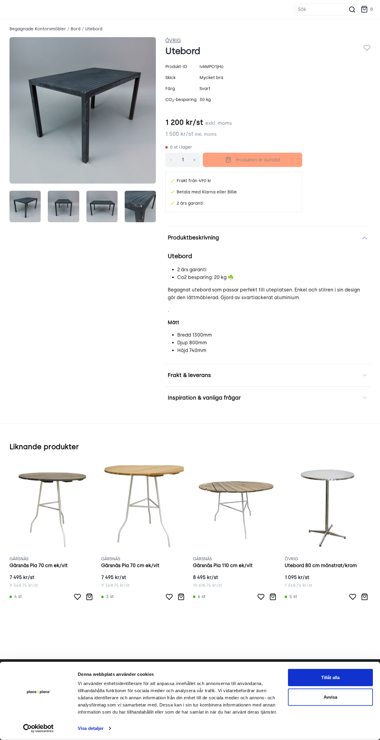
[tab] (25, 206)
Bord (75, 28)
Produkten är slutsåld (258, 159)
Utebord (93, 28)
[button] (366, 9)
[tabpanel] (83, 110)
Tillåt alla (330, 677)
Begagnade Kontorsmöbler (38, 28)
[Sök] (352, 9)
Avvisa (330, 696)
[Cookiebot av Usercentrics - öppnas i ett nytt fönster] (38, 728)
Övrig (173, 40)
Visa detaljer (91, 728)
